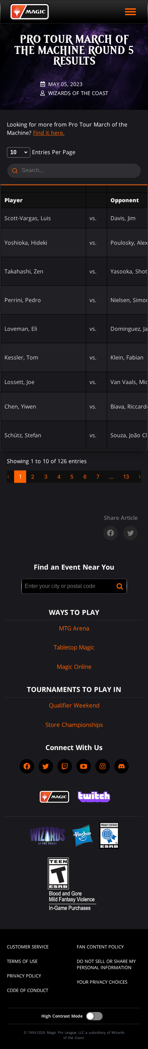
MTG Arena (74, 628)
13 (126, 476)
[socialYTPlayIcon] (83, 766)
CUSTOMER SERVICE (28, 947)
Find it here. (48, 133)
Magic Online (74, 667)
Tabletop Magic (74, 647)
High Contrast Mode (62, 1016)
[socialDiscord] (121, 766)
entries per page (52, 152)
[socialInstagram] (102, 766)
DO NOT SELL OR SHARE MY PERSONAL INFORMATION (106, 964)
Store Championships (74, 725)
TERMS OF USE (22, 961)
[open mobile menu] (130, 11)
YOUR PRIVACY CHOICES (102, 982)
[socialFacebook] (27, 766)
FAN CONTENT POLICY (100, 947)
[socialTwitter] (46, 766)
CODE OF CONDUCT (27, 990)
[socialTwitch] (64, 766)
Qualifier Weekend (74, 705)
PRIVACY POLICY (24, 976)
